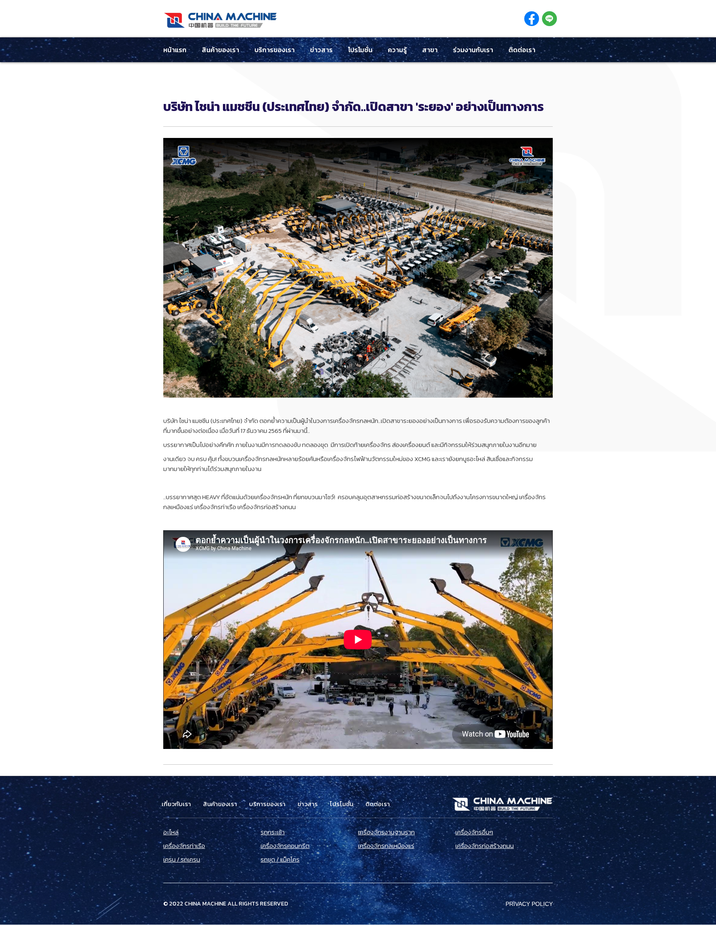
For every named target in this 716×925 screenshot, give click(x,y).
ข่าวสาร (321, 50)
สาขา (430, 50)
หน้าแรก (174, 50)
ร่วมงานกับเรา (473, 50)
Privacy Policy (529, 904)
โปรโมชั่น (360, 50)
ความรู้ (397, 50)
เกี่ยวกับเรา (176, 804)
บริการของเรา (274, 50)
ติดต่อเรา (521, 50)
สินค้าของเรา (220, 50)
